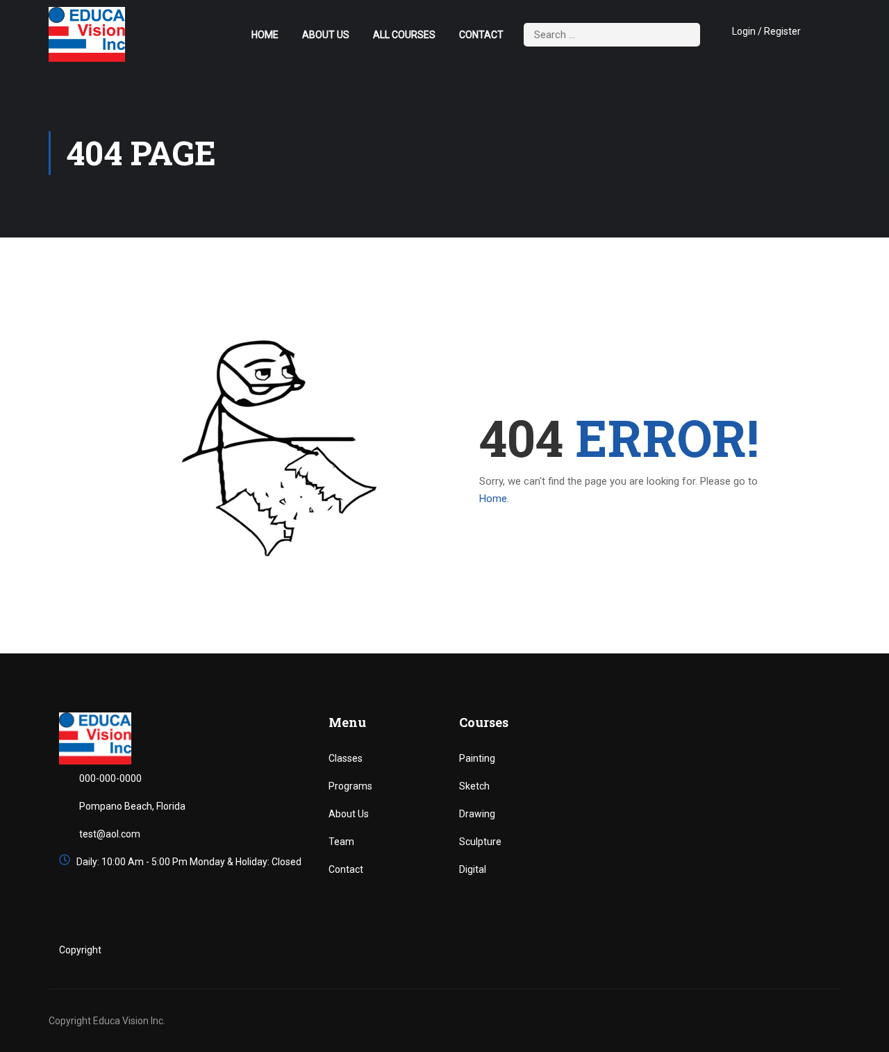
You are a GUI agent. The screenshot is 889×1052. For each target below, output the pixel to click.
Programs (350, 786)
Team (341, 841)
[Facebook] (735, 950)
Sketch (474, 786)
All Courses (404, 34)
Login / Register (766, 31)
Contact (481, 34)
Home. (494, 498)
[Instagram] (794, 950)
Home (265, 34)
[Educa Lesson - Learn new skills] (87, 34)
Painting (477, 758)
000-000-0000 (110, 778)
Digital (472, 869)
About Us (325, 34)
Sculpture (480, 841)
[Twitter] (765, 950)
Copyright (80, 949)
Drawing (477, 813)
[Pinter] (823, 950)
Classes (346, 758)
